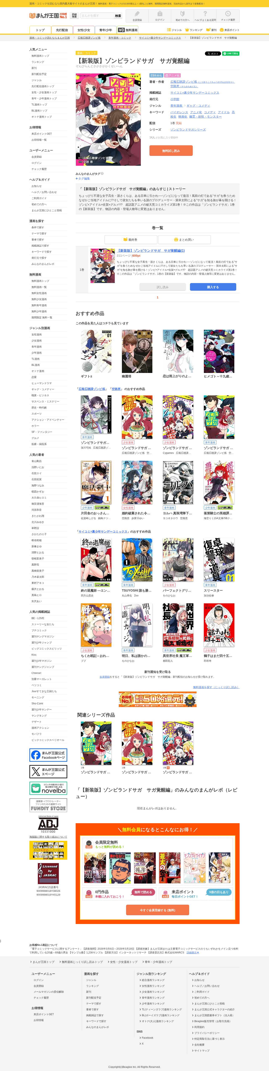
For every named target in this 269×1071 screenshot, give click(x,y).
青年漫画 (37, 346)
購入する (213, 287)
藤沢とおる (38, 589)
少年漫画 (37, 352)
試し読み (163, 287)
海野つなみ (38, 485)
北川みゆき (38, 522)
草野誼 (35, 528)
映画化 (182, 116)
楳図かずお (38, 491)
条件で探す (38, 227)
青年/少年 (105, 30)
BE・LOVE (38, 618)
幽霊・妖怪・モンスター (205, 116)
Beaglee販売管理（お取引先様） (213, 1021)
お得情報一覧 (39, 139)
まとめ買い (186, 239)
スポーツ (37, 413)
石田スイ (37, 473)
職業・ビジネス (40, 395)
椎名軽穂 (37, 540)
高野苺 (35, 564)
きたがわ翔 (38, 515)
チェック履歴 (39, 169)
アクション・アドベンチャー (48, 419)
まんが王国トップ (43, 961)
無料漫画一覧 (39, 287)
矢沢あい (37, 601)
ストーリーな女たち (43, 624)
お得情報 (39, 1020)
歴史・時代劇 (39, 407)
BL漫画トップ (39, 110)
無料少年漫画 (39, 311)
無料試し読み (171, 150)
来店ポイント (232, 30)
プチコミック (39, 630)
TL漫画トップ (39, 104)
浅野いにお (38, 467)
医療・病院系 (39, 444)
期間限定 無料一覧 (42, 317)
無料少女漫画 (39, 299)
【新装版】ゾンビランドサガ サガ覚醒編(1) (151, 250)
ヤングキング (39, 715)
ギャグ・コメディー (43, 389)
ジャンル (177, 30)
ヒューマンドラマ (42, 383)
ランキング (196, 30)
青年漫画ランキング (153, 997)
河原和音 (37, 509)
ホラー (35, 425)
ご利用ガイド (39, 198)
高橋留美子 (38, 570)
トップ (40, 30)
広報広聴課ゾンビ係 (202, 81)
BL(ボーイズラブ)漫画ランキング (160, 1015)
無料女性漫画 (39, 293)
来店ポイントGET (42, 133)
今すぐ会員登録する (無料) (157, 910)
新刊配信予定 (39, 74)
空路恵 (184, 86)
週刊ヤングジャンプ (43, 666)
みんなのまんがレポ (43, 263)
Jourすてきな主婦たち (44, 691)
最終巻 (132, 239)
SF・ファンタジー (42, 431)
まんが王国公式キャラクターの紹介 (214, 1009)
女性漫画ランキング (153, 985)
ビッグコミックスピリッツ (47, 648)
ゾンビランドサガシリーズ (188, 129)
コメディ (210, 112)
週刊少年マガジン (42, 660)
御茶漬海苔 (38, 503)
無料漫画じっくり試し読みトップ (82, 961)
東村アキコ (38, 582)
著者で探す (38, 239)
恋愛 (34, 377)
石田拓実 (37, 479)
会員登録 (37, 156)
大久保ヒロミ (39, 497)
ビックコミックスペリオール (48, 740)
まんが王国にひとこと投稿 (47, 210)
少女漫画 (37, 340)
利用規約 (199, 1027)
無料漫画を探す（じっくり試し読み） (216, 687)
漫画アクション (40, 727)
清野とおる (38, 552)
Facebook (147, 1037)
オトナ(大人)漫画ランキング (158, 1021)
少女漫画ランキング (153, 991)
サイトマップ (202, 1050)
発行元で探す (39, 257)
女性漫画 (37, 334)
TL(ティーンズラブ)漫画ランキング (162, 1009)
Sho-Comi (37, 703)
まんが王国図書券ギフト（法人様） (214, 1015)
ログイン (37, 162)
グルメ (35, 438)
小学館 (174, 99)
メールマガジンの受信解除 (49, 991)
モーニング (38, 697)
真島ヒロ (37, 595)
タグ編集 (84, 178)
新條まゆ (37, 546)
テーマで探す (39, 233)
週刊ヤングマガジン (43, 636)
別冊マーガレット (42, 679)
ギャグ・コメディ (198, 105)
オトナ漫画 (38, 371)
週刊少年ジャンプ (42, 642)
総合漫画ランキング (153, 980)
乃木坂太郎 (38, 576)
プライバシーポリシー (207, 1033)
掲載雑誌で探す (40, 245)
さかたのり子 (39, 534)
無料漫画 (131, 30)
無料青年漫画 (39, 305)
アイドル (224, 112)
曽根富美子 (38, 558)
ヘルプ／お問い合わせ (44, 192)
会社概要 (199, 1044)
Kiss (34, 654)
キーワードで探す (42, 251)
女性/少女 (84, 30)
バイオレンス (179, 112)
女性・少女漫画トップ (44, 92)
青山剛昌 (37, 461)
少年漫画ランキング (153, 1003)
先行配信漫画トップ (43, 86)
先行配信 (62, 30)
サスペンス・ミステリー (45, 401)
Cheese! (36, 673)
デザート (37, 721)
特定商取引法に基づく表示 (209, 1038)
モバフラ (37, 733)
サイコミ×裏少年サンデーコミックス (103, 531)
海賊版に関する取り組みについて (48, 836)
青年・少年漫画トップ (44, 98)
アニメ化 (196, 112)
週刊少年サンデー (42, 709)
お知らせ (37, 186)
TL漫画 (36, 358)
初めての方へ (39, 204)
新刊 (213, 30)
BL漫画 (36, 365)
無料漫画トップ (40, 55)
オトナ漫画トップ (42, 116)
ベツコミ (37, 685)
